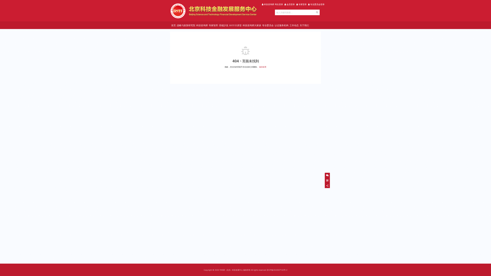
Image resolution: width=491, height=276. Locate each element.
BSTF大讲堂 (235, 25)
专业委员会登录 (317, 4)
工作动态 (294, 25)
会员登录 (290, 4)
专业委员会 (268, 25)
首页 (173, 25)
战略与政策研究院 (186, 25)
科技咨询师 (202, 25)
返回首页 (262, 67)
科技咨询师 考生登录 (273, 4)
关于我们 (304, 25)
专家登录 (302, 4)
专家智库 (213, 25)
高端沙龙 (223, 25)
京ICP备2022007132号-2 (277, 270)
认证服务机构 (281, 25)
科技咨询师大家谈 (252, 25)
